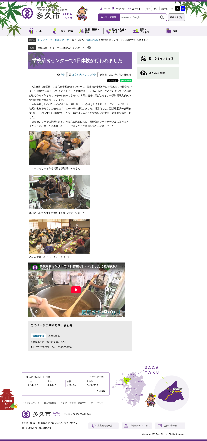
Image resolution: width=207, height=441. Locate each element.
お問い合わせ (170, 425)
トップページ (45, 40)
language (120, 8)
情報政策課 (93, 40)
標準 (148, 8)
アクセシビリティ (30, 403)
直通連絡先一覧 (104, 425)
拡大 (156, 8)
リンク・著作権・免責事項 (73, 403)
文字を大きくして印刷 (84, 74)
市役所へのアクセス (140, 425)
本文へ (107, 8)
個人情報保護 (50, 403)
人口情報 (101, 391)
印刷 (62, 74)
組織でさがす (176, 17)
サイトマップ (97, 403)
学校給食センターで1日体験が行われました (61, 48)
